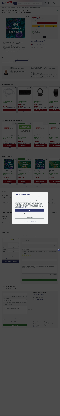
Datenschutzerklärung (22, 207)
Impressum (26, 221)
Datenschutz (33, 221)
